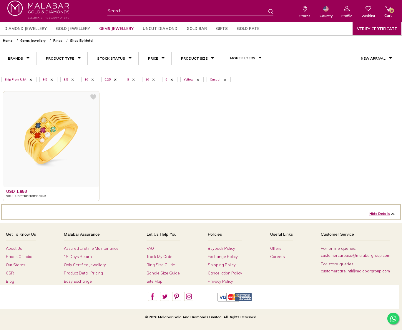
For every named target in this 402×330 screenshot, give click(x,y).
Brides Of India (19, 256)
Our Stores (15, 264)
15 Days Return (78, 256)
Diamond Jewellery (25, 28)
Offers (275, 248)
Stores (304, 16)
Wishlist (368, 16)
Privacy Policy (220, 281)
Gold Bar (197, 28)
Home (8, 40)
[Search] (267, 11)
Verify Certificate (377, 28)
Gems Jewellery (116, 28)
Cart (388, 13)
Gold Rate (248, 28)
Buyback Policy (221, 248)
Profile (346, 16)
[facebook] (152, 296)
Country (326, 16)
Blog (10, 281)
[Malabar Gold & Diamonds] (38, 9)
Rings (57, 40)
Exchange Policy (223, 256)
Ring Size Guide (161, 264)
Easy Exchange (78, 281)
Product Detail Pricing (83, 273)
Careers (277, 256)
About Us (14, 248)
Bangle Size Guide (163, 273)
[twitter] (164, 296)
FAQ (150, 248)
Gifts (222, 28)
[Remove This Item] (31, 79)
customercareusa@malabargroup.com (355, 255)
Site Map (154, 281)
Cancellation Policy (225, 273)
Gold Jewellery (73, 28)
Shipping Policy (222, 264)
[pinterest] (176, 296)
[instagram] (188, 296)
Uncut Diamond (160, 28)
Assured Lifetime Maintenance (91, 248)
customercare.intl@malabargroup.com (355, 271)
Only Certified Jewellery (85, 264)
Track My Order (160, 256)
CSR (10, 273)
